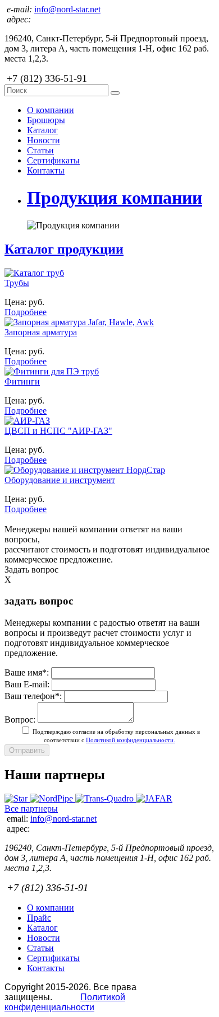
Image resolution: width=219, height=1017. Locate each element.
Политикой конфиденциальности (64, 1002)
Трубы (16, 283)
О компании (50, 110)
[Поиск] (115, 93)
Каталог (42, 130)
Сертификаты (53, 160)
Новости (43, 140)
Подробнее (25, 312)
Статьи (40, 150)
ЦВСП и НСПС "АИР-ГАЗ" (58, 430)
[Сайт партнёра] (17, 798)
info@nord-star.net (67, 9)
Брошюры (46, 120)
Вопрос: (19, 719)
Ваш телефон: (33, 696)
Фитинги (22, 381)
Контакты (46, 170)
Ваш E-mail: (26, 684)
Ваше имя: (26, 672)
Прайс (39, 917)
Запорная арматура (40, 332)
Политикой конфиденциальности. (130, 740)
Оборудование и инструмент (59, 480)
